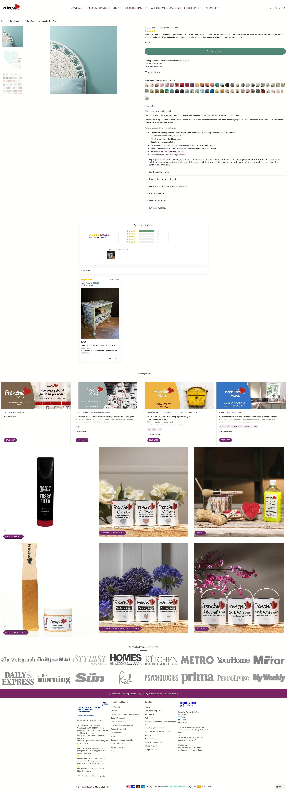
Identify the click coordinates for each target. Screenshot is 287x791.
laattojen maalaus (237, 426)
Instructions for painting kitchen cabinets (167, 151)
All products (149, 714)
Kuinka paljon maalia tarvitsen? (14, 412)
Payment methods (157, 207)
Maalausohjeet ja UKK (153, 711)
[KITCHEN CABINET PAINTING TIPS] (251, 395)
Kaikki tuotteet (16, 21)
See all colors (150, 106)
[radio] (147, 85)
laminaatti (248, 426)
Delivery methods (157, 200)
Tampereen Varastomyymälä (122, 740)
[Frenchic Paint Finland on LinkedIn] (90, 777)
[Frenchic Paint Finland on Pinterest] (93, 777)
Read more (10, 440)
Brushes (200, 533)
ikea (221, 426)
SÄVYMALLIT (77, 8)
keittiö (227, 426)
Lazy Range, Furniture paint (155, 728)
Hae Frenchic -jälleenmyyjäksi (122, 725)
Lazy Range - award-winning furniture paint (120, 628)
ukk (160, 429)
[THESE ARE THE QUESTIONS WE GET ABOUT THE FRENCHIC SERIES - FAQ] (179, 395)
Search (147, 707)
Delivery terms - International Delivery (125, 714)
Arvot (113, 736)
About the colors (157, 193)
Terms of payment (118, 718)
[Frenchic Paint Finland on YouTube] (103, 777)
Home (3, 21)
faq (149, 429)
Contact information (118, 722)
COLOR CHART (151, 746)
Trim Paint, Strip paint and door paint (159, 731)
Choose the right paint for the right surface (168, 154)
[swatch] (83, 60)
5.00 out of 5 (105, 235)
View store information (154, 67)
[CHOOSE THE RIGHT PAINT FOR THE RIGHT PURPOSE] (107, 395)
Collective (115, 751)
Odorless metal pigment (16, 632)
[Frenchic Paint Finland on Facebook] (83, 777)
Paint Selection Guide (159, 172)
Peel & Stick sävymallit (153, 742)
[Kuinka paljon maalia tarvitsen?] (36, 395)
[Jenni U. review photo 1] (100, 313)
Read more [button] (85, 353)
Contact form (183, 745)
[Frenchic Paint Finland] (12, 8)
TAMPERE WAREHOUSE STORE (166, 8)
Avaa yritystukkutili (118, 729)
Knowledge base (143, 373)
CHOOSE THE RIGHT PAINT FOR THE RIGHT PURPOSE (93, 412)
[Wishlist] (279, 8)
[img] (86, 279)
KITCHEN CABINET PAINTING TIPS (230, 412)
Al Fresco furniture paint (112, 533)
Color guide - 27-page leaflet (162, 179)
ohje (78, 426)
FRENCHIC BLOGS (134, 8)
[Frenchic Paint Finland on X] (100, 777)
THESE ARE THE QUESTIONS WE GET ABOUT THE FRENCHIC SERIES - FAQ (172, 412)
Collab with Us (116, 733)
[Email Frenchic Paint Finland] (79, 777)
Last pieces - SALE (152, 750)
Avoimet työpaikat (118, 747)
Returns (114, 711)
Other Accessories (13, 536)
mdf (255, 426)
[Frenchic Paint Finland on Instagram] (86, 777)
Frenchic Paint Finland (89, 787)
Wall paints (202, 628)
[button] (150, 31)
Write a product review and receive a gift (168, 186)
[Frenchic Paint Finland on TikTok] (97, 777)
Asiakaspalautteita (118, 743)
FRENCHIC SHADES (97, 8)
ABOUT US (211, 8)
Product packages (151, 739)
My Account (115, 707)
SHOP (116, 8)
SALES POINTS (191, 8)
